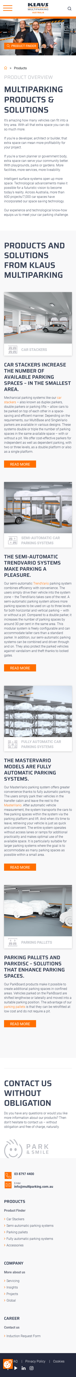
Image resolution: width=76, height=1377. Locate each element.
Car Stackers (15, 1219)
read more (20, 464)
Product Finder (23, 46)
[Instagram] (31, 1368)
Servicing (12, 1281)
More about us (14, 1272)
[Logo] (38, 8)
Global (11, 1300)
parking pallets (14, 1007)
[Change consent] (8, 1364)
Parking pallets (17, 1232)
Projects (12, 1294)
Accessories (15, 1245)
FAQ (15, 1361)
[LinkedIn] (24, 1368)
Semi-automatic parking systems (30, 1226)
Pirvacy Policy (35, 1361)
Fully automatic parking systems (29, 1239)
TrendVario (41, 583)
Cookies (58, 1361)
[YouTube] (16, 1368)
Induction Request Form (23, 1336)
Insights (12, 1287)
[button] (7, 8)
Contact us (11, 1327)
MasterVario (12, 805)
